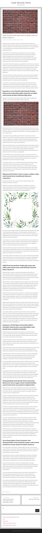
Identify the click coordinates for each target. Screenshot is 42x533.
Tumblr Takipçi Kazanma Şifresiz (9, 525)
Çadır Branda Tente (21, 2)
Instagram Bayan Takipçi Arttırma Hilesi (11, 517)
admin (18, 39)
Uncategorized (7, 491)
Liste (4, 519)
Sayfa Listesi (5, 521)
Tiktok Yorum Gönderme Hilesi (9, 523)
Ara (3, 508)
